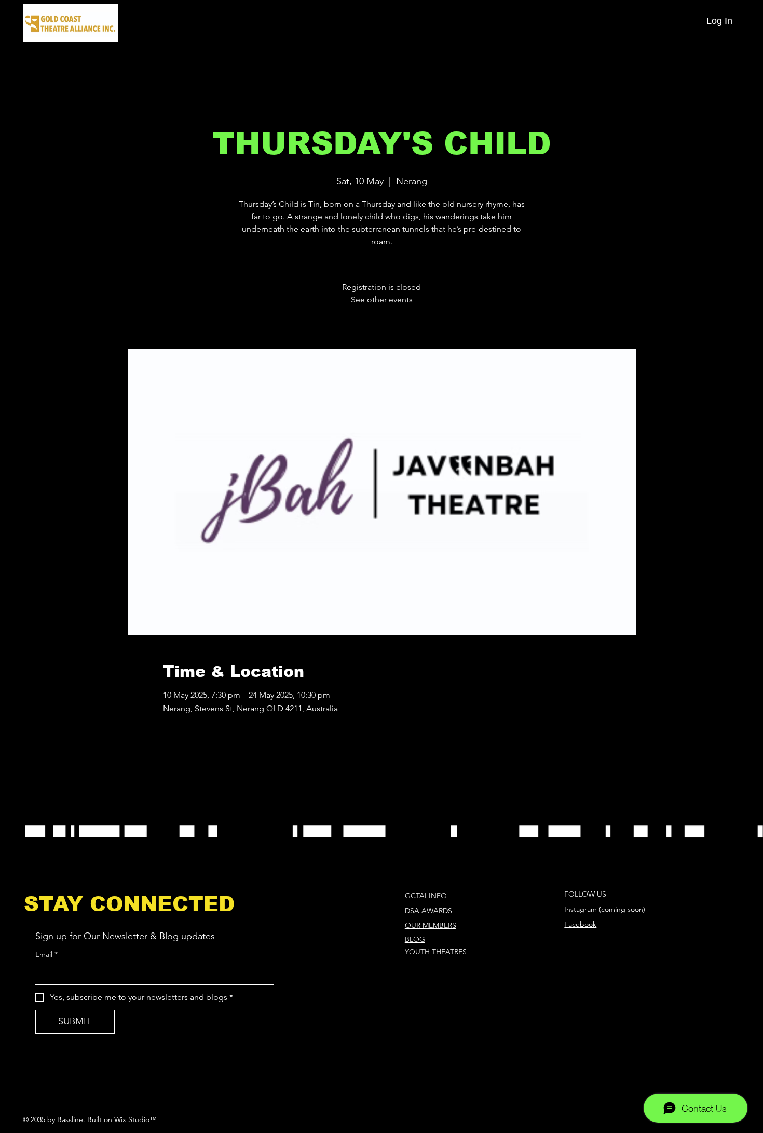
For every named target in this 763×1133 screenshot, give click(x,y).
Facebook (580, 924)
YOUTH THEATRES (436, 951)
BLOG (415, 939)
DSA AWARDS (428, 910)
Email (46, 954)
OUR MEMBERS (430, 925)
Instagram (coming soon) (604, 909)
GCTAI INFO (426, 895)
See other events (382, 299)
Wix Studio (131, 1119)
